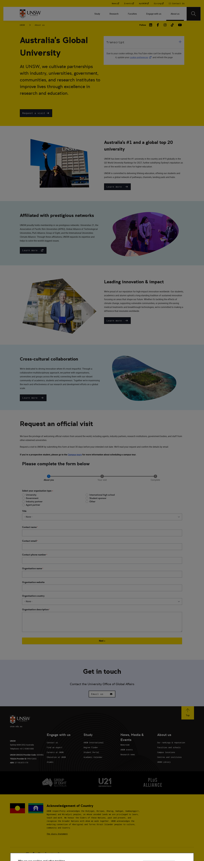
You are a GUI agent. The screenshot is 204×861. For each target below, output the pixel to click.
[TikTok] (172, 25)
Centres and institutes (169, 757)
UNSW (22, 25)
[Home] (30, 13)
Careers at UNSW (55, 752)
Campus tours (75, 454)
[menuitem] (97, 14)
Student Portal (91, 752)
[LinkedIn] (150, 25)
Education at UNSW (56, 757)
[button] (36, 113)
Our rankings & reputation (171, 742)
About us (40, 25)
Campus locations (166, 752)
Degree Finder (91, 747)
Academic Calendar (93, 757)
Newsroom (124, 744)
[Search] (194, 14)
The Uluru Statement (57, 833)
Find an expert (54, 747)
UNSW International (94, 742)
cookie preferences (139, 57)
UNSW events (126, 749)
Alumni (50, 762)
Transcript (115, 42)
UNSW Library (164, 762)
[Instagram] (165, 25)
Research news (127, 754)
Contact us (52, 742)
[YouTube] (179, 25)
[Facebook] (158, 25)
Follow (142, 25)
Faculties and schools (169, 747)
